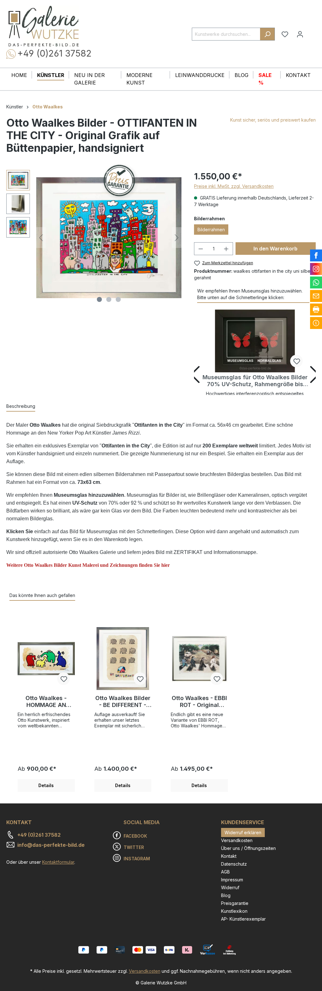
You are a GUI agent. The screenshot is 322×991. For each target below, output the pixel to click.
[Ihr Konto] (300, 34)
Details (46, 785)
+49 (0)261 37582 (54, 53)
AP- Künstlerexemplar (243, 919)
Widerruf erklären (243, 832)
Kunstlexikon (234, 911)
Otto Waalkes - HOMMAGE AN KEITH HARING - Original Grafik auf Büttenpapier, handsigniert (46, 702)
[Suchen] (267, 34)
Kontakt (228, 856)
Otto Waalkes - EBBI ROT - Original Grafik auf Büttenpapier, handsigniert (199, 702)
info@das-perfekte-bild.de (51, 845)
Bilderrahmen (211, 229)
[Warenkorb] (312, 32)
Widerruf (230, 887)
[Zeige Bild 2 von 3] (108, 299)
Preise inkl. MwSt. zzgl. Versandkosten (234, 186)
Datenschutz (234, 864)
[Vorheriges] (41, 237)
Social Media (142, 822)
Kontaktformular (58, 862)
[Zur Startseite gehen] (43, 26)
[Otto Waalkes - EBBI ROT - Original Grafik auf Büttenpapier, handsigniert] (199, 658)
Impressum (232, 879)
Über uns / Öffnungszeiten (248, 848)
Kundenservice (242, 822)
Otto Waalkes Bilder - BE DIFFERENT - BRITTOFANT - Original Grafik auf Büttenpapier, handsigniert (122, 702)
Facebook (135, 836)
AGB (225, 871)
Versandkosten (237, 840)
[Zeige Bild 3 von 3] (118, 299)
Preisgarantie (234, 903)
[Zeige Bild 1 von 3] (99, 299)
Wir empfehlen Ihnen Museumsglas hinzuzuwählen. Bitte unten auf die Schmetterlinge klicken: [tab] (250, 294)
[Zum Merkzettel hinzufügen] (296, 361)
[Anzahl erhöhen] (226, 248)
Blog (225, 895)
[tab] (20, 406)
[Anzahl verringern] (200, 248)
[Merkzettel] (284, 34)
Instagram (137, 858)
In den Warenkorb (275, 248)
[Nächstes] (176, 237)
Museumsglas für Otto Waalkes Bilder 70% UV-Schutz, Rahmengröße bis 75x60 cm (255, 381)
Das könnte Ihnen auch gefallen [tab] (42, 595)
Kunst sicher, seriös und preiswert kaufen (273, 120)
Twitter (134, 847)
